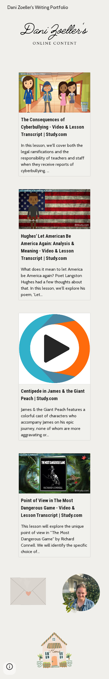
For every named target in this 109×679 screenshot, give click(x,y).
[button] (9, 668)
